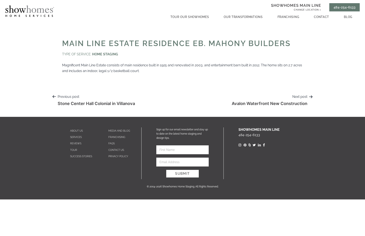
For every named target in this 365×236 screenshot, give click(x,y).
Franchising (288, 17)
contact (321, 17)
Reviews (75, 143)
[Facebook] (264, 145)
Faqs (111, 143)
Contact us (116, 150)
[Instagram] (239, 145)
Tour (73, 150)
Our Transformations (243, 17)
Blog (348, 17)
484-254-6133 (344, 7)
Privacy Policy (118, 156)
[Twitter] (254, 145)
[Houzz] (250, 145)
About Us (76, 130)
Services (76, 137)
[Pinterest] (245, 145)
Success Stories (81, 156)
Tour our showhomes (189, 17)
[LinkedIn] (259, 145)
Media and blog (119, 130)
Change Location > (307, 9)
